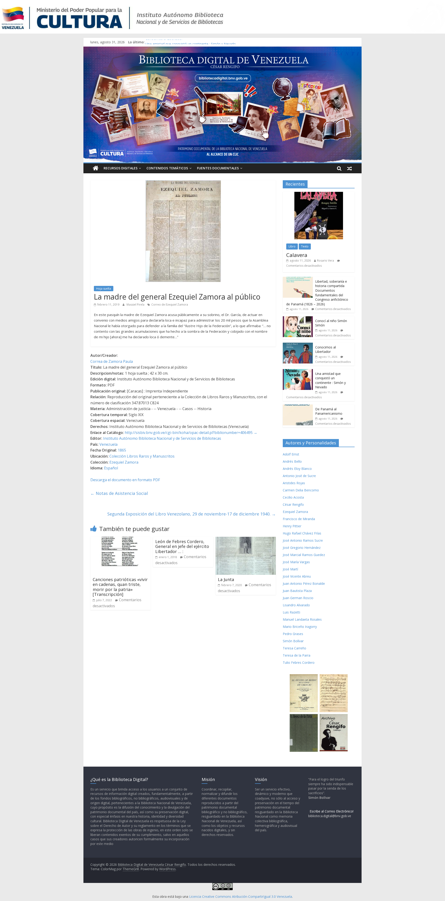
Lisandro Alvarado (296, 605)
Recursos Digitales (120, 168)
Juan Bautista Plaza (297, 590)
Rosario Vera (325, 260)
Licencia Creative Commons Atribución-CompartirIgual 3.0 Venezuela (240, 896)
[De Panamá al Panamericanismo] (298, 407)
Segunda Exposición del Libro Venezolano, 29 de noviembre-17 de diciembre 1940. (191, 514)
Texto (304, 246)
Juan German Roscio (298, 598)
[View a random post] (349, 168)
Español (111, 468)
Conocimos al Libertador (164, 42)
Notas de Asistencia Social (119, 493)
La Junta (226, 579)
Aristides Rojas (294, 483)
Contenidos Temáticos (167, 168)
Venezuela (108, 444)
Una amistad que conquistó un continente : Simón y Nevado (330, 380)
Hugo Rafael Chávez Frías (302, 533)
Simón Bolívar (293, 641)
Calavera (296, 254)
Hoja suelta (103, 289)
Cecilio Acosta (293, 497)
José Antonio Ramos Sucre (303, 540)
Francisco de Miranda (299, 519)
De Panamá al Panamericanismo (328, 411)
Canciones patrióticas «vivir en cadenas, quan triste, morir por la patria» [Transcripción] (120, 587)
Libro (292, 246)
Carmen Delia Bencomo (301, 490)
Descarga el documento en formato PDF (125, 479)
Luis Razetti (291, 612)
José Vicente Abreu (297, 576)
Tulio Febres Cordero (299, 662)
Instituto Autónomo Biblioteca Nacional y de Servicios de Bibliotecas (162, 438)
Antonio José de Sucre (299, 476)
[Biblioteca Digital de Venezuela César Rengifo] (222, 49)
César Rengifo (293, 504)
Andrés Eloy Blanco (297, 468)
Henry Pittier (292, 526)
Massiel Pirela (136, 305)
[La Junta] (246, 539)
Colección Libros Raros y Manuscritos (142, 456)
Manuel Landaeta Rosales (302, 619)
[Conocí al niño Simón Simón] (298, 318)
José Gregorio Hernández (302, 547)
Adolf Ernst (291, 454)
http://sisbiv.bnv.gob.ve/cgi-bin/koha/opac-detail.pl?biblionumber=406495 (189, 432)
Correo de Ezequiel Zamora (169, 305)
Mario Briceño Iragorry (300, 626)
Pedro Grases (293, 634)
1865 (122, 450)
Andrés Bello (292, 461)
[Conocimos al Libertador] (298, 345)
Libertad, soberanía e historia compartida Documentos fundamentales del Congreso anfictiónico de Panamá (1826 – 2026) (317, 292)
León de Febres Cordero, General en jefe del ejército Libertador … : (182, 546)
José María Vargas (296, 562)
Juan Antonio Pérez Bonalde (304, 583)
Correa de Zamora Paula (111, 361)
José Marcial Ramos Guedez (304, 555)
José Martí (290, 569)
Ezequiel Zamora (123, 462)
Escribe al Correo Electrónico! (331, 811)
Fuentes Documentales (218, 168)
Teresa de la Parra (296, 655)
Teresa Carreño (294, 648)
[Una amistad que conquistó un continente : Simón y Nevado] (298, 371)
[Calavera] (318, 194)
